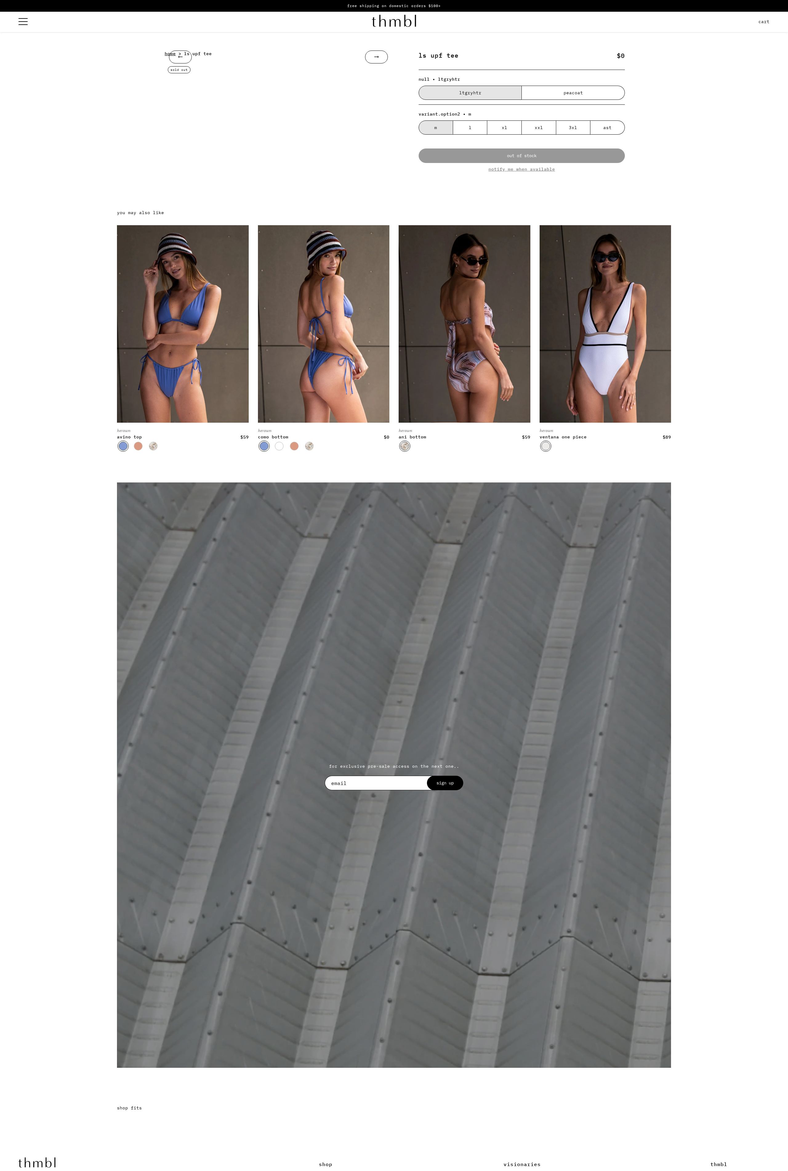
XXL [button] (539, 127)
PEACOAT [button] (573, 93)
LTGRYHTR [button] (470, 93)
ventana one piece (563, 437)
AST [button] (607, 127)
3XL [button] (573, 127)
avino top (129, 437)
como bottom (273, 437)
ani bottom (412, 437)
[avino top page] (183, 324)
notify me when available (521, 169)
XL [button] (504, 127)
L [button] (470, 127)
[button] (123, 446)
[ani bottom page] (464, 324)
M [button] (435, 127)
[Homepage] (394, 22)
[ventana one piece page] (605, 324)
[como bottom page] (324, 324)
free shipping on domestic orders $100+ (394, 5)
